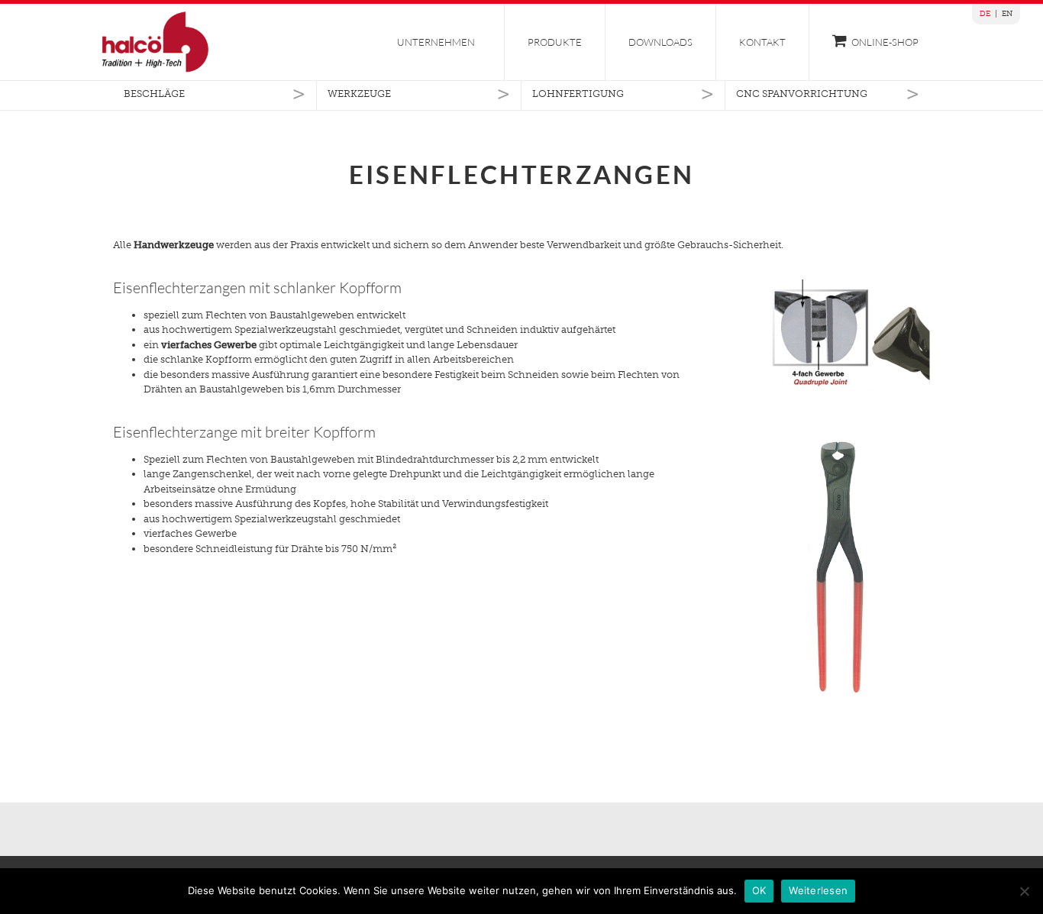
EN (1007, 13)
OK (759, 890)
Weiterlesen (818, 890)
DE (985, 13)
